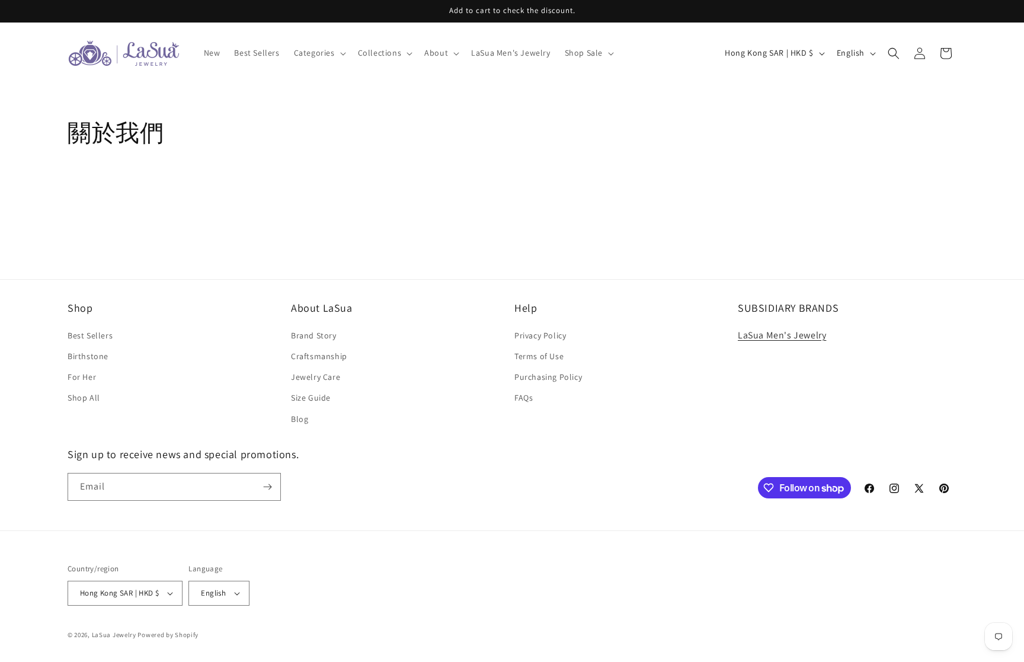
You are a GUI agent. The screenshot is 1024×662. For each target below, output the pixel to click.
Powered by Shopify (168, 635)
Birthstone (88, 356)
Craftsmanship (319, 356)
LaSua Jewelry (114, 635)
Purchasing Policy (548, 377)
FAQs (523, 397)
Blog (299, 419)
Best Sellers (90, 335)
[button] (319, 52)
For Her (82, 377)
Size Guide (311, 397)
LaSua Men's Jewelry (782, 335)
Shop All (84, 397)
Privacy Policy (540, 335)
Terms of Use (539, 356)
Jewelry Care (315, 377)
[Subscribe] (267, 487)
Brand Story (314, 335)
